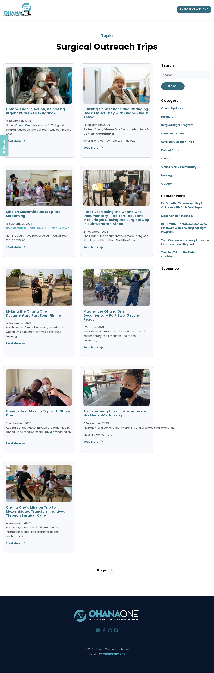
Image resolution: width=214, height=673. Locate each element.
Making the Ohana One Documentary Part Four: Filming (34, 313)
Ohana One (23, 125)
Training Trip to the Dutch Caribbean (179, 255)
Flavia (48, 432)
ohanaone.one (114, 654)
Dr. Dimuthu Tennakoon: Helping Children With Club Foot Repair (183, 205)
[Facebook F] (104, 631)
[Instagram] (110, 631)
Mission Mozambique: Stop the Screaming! (33, 213)
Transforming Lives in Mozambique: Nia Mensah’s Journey (115, 413)
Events (165, 159)
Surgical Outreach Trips (177, 142)
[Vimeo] (116, 631)
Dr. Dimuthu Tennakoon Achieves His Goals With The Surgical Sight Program (184, 228)
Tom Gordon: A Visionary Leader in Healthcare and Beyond (185, 242)
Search (173, 86)
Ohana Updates (172, 108)
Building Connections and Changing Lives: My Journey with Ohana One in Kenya (116, 113)
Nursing (166, 175)
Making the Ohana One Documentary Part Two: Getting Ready (111, 315)
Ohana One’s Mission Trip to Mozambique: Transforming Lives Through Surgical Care (35, 511)
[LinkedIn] (98, 631)
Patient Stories (171, 150)
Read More (13, 141)
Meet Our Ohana (172, 134)
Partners (167, 117)
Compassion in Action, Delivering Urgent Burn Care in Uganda (35, 111)
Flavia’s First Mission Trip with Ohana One (38, 413)
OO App (166, 184)
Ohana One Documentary (179, 167)
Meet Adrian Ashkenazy (177, 216)
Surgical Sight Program (177, 125)
